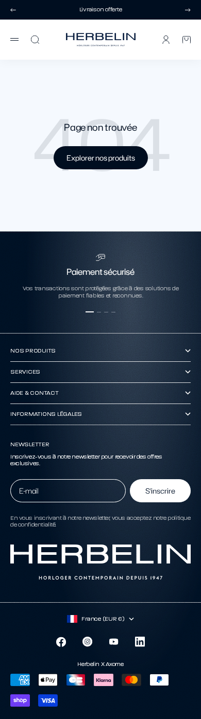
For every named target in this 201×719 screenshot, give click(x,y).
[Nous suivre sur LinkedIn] (140, 641)
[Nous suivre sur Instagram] (87, 641)
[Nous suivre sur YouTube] (114, 641)
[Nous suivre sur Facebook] (61, 642)
